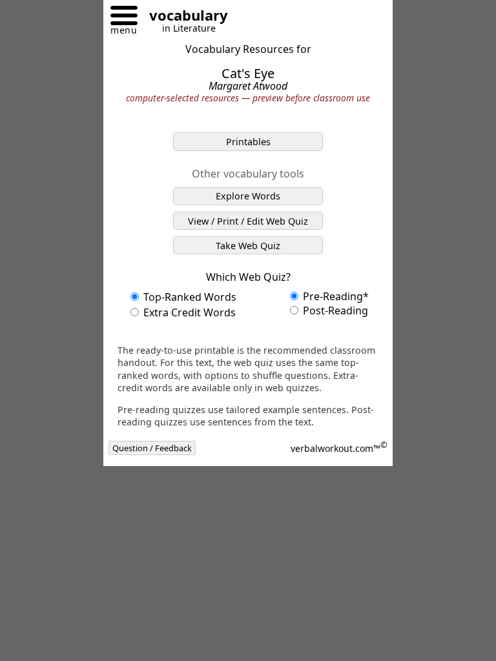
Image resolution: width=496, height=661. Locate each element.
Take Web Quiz (248, 245)
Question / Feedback (152, 448)
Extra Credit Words (188, 312)
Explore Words (248, 196)
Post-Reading (334, 310)
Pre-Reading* (334, 296)
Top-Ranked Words (188, 297)
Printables (248, 142)
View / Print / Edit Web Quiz (248, 221)
